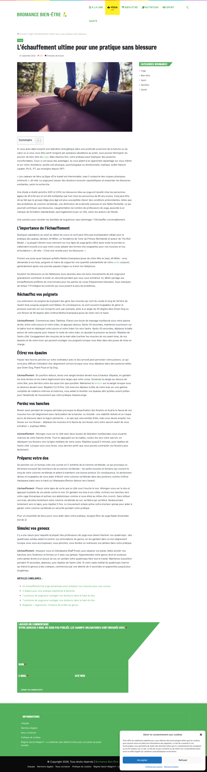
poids (116, 262)
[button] (200, 734)
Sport (170, 7)
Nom (22, 664)
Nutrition (151, 7)
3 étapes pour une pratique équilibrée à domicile (48, 590)
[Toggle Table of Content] (36, 140)
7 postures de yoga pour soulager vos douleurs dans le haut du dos (58, 595)
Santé (93, 20)
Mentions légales (171, 766)
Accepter (142, 760)
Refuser (183, 760)
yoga (45, 156)
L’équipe (25, 723)
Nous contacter (28, 732)
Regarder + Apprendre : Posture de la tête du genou (50, 605)
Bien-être (131, 7)
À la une (97, 7)
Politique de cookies (153, 766)
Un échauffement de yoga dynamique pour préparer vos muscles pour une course (66, 586)
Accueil (22, 34)
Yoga (114, 7)
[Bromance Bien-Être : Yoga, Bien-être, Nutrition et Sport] (44, 14)
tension (98, 383)
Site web (80, 676)
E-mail (23, 676)
